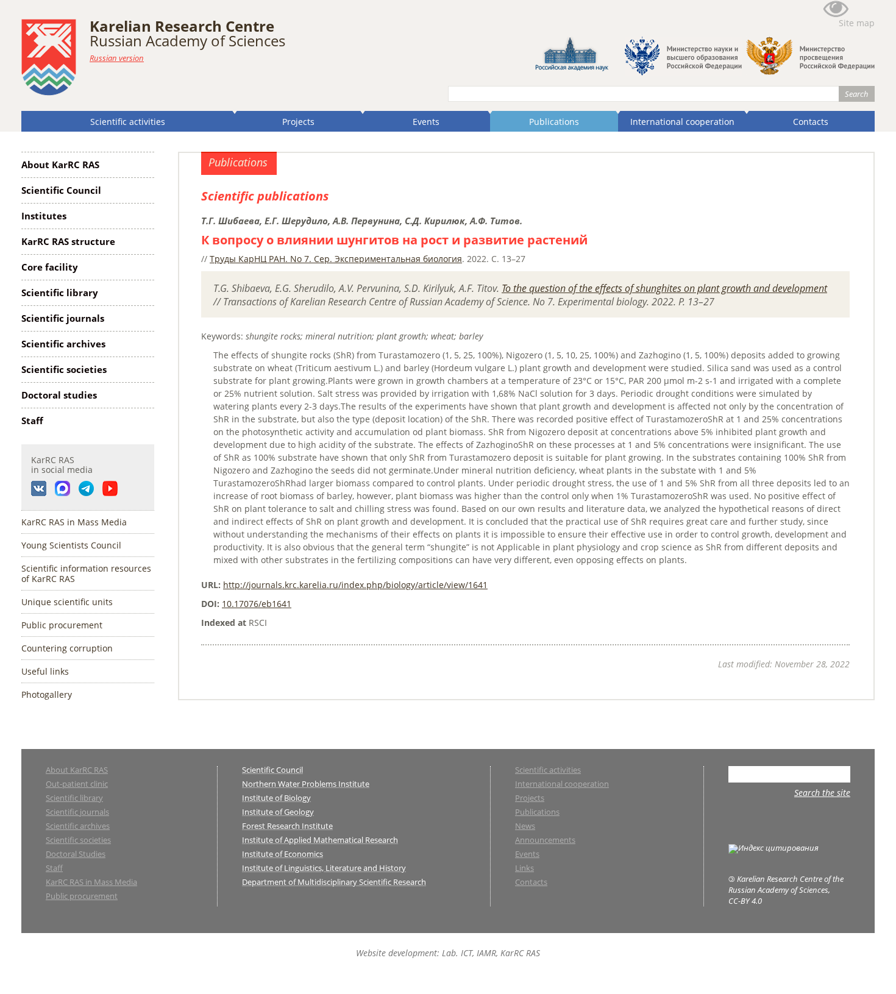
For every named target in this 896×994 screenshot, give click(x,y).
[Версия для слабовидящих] (836, 14)
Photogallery (46, 694)
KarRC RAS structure (68, 241)
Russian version (117, 57)
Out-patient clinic (77, 784)
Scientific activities (127, 121)
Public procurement (61, 625)
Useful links (45, 671)
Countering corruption (67, 648)
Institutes (43, 216)
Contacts (810, 121)
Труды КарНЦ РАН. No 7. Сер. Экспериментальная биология (336, 258)
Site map (857, 23)
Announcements (545, 840)
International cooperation (682, 121)
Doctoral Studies (75, 854)
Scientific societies (64, 369)
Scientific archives (63, 344)
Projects (298, 121)
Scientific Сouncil (61, 190)
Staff (32, 420)
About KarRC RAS (60, 164)
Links (524, 868)
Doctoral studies (59, 395)
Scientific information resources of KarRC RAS (86, 573)
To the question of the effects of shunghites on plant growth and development (664, 288)
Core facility (49, 267)
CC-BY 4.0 (745, 900)
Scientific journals (62, 318)
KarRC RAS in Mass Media (74, 522)
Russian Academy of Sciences (187, 40)
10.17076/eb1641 (256, 603)
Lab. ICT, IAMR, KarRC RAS (491, 953)
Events (426, 121)
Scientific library (59, 292)
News (525, 826)
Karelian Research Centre (182, 26)
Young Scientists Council (71, 545)
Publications (554, 121)
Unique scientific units (67, 602)
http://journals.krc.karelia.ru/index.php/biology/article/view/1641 (355, 585)
